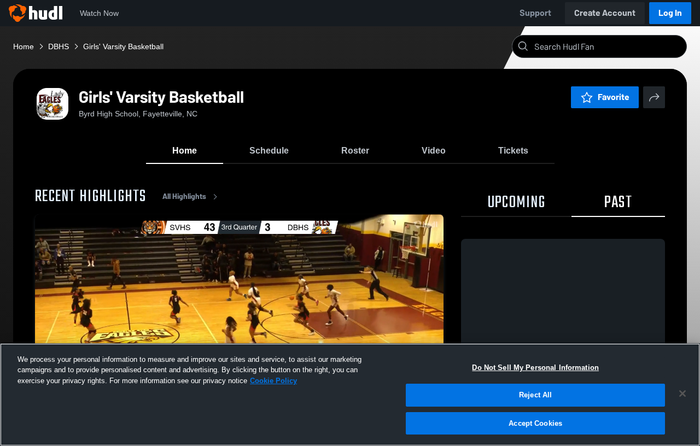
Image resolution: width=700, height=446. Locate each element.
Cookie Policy (273, 381)
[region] (350, 394)
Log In (670, 12)
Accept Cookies (535, 423)
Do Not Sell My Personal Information (535, 367)
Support (535, 12)
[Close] (682, 394)
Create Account (604, 12)
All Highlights (184, 196)
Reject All (535, 395)
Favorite (613, 97)
